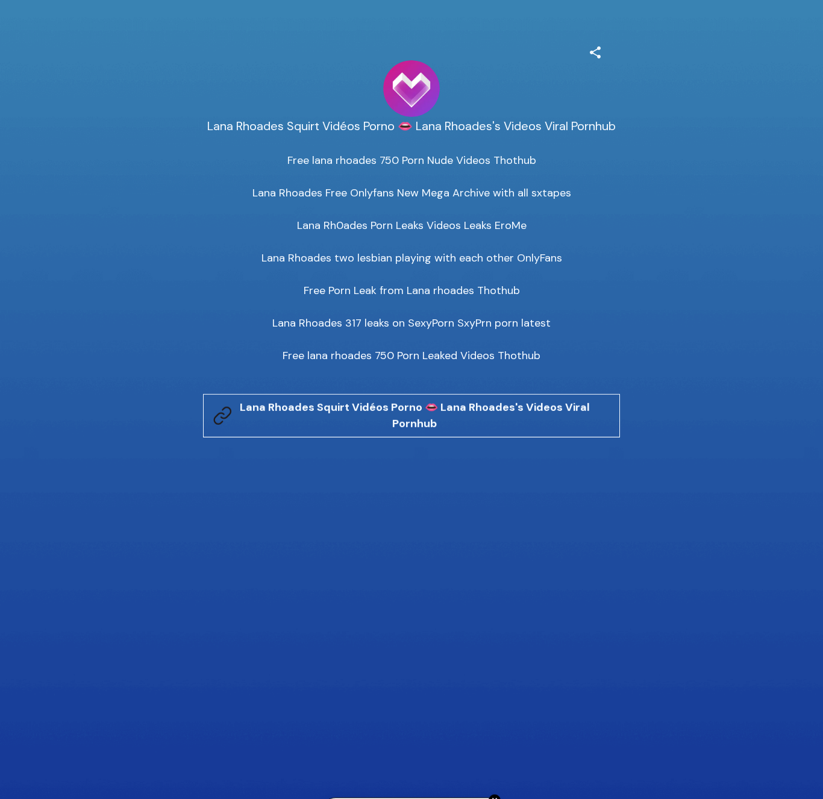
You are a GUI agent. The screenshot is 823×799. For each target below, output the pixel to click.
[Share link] (595, 51)
